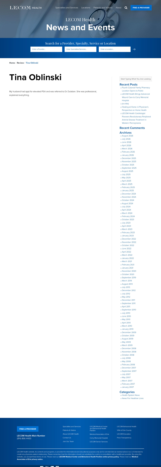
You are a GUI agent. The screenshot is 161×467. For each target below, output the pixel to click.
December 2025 (129, 158)
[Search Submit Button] (134, 49)
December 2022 (129, 239)
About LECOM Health (71, 434)
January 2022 (128, 258)
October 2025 (128, 165)
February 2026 (128, 152)
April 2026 (126, 145)
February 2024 (128, 216)
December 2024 (129, 194)
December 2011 (128, 300)
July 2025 (126, 174)
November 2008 (129, 351)
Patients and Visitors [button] (103, 7)
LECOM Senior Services (99, 442)
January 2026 (128, 155)
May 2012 (126, 297)
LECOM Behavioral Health (126, 426)
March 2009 (127, 345)
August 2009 (127, 339)
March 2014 (127, 280)
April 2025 (126, 181)
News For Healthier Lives (132, 398)
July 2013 (126, 287)
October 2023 (128, 219)
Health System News (131, 395)
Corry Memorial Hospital (99, 438)
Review (20, 63)
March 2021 (127, 261)
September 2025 (129, 168)
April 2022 (126, 252)
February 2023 (128, 232)
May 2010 (126, 319)
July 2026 (126, 139)
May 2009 (126, 342)
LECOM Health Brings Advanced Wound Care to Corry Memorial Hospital (136, 97)
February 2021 (128, 264)
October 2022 (128, 245)
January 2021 (127, 268)
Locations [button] (85, 7)
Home (12, 63)
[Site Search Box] (126, 8)
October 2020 (128, 274)
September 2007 (129, 371)
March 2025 (127, 184)
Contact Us (67, 438)
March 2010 (127, 326)
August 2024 (127, 203)
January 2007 (128, 387)
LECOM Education (124, 434)
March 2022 (127, 255)
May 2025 (126, 177)
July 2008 (126, 358)
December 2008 (129, 348)
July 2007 (126, 374)
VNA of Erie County (124, 430)
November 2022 (129, 242)
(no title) (125, 103)
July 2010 (126, 313)
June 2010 (126, 316)
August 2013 (127, 284)
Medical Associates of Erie (99, 434)
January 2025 (128, 190)
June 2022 (126, 248)
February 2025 (128, 187)
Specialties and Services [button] (66, 7)
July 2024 (126, 206)
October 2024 (128, 200)
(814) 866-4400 (24, 438)
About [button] (118, 7)
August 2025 (127, 171)
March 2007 (127, 381)
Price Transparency (124, 438)
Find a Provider (141, 7)
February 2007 (128, 384)
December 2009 (129, 332)
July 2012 (126, 293)
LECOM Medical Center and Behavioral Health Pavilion (98, 428)
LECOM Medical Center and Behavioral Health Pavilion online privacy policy (89, 457)
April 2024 (126, 210)
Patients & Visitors (69, 430)
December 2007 (129, 368)
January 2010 (127, 329)
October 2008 (128, 355)
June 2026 (126, 142)
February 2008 (128, 364)
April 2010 (126, 322)
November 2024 (129, 197)
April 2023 (126, 226)
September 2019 (129, 277)
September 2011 (128, 303)
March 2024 (127, 213)
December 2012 (128, 290)
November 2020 (129, 271)
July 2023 (126, 223)
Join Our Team (68, 441)
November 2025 (129, 161)
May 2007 (126, 377)
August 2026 (127, 136)
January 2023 (128, 235)
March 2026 (127, 148)
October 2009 (128, 335)
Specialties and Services (72, 426)
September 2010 (129, 310)
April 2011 (126, 306)
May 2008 (126, 361)
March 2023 (127, 229)
